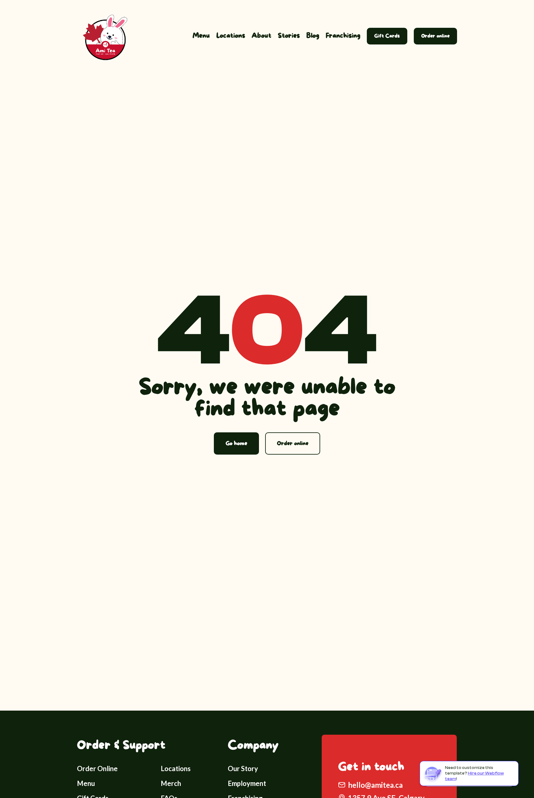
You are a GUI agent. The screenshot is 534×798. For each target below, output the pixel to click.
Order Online (97, 768)
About (261, 36)
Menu (201, 36)
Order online (435, 36)
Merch (171, 783)
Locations (230, 36)
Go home (236, 443)
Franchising (343, 36)
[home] (103, 36)
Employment (247, 783)
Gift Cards (387, 36)
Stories (289, 36)
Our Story (243, 768)
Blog (312, 36)
